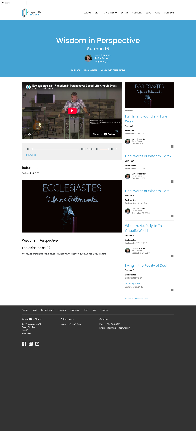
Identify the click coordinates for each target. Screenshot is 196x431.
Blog (148, 12)
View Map (26, 333)
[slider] (55, 149)
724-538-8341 (113, 324)
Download (31, 154)
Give (157, 12)
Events (124, 12)
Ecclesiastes (90, 69)
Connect (169, 12)
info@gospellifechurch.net (118, 328)
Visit (97, 12)
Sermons (137, 12)
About (87, 12)
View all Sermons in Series (136, 298)
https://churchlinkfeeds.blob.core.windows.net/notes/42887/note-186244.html (64, 253)
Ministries (109, 12)
